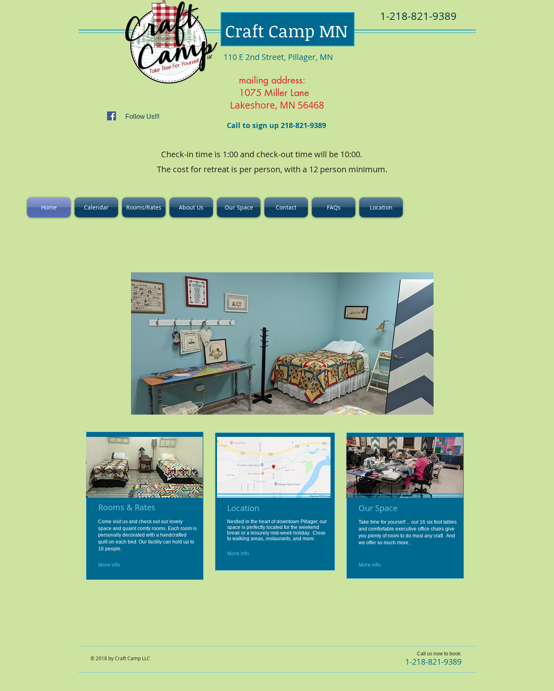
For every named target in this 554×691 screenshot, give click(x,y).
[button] (282, 343)
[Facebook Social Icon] (111, 115)
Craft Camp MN (286, 30)
